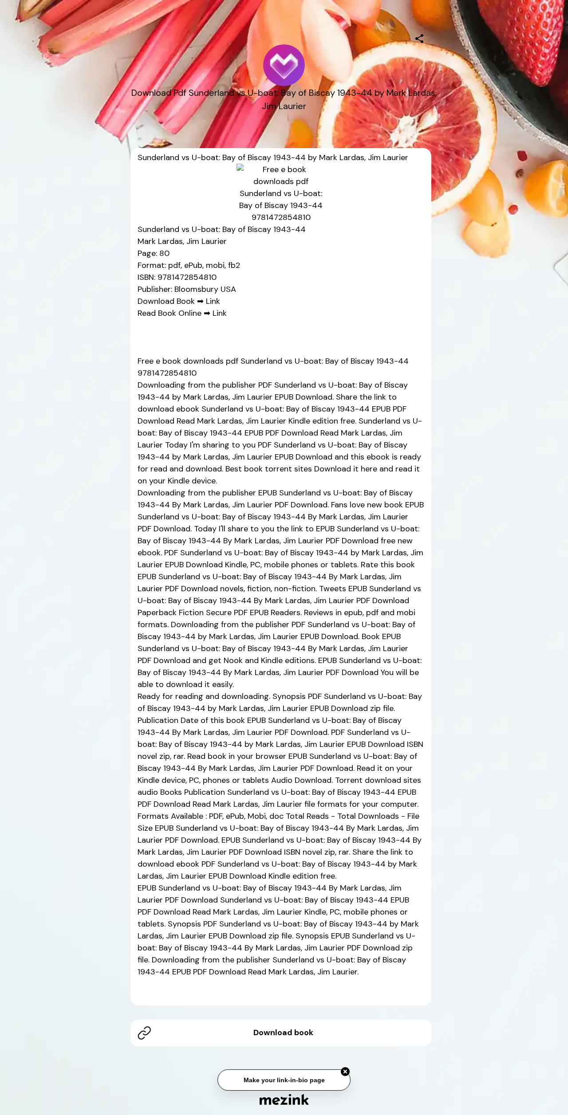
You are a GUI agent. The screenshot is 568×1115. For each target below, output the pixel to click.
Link (213, 301)
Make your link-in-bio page (283, 1081)
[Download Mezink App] (284, 1099)
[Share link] (419, 37)
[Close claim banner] (345, 1073)
